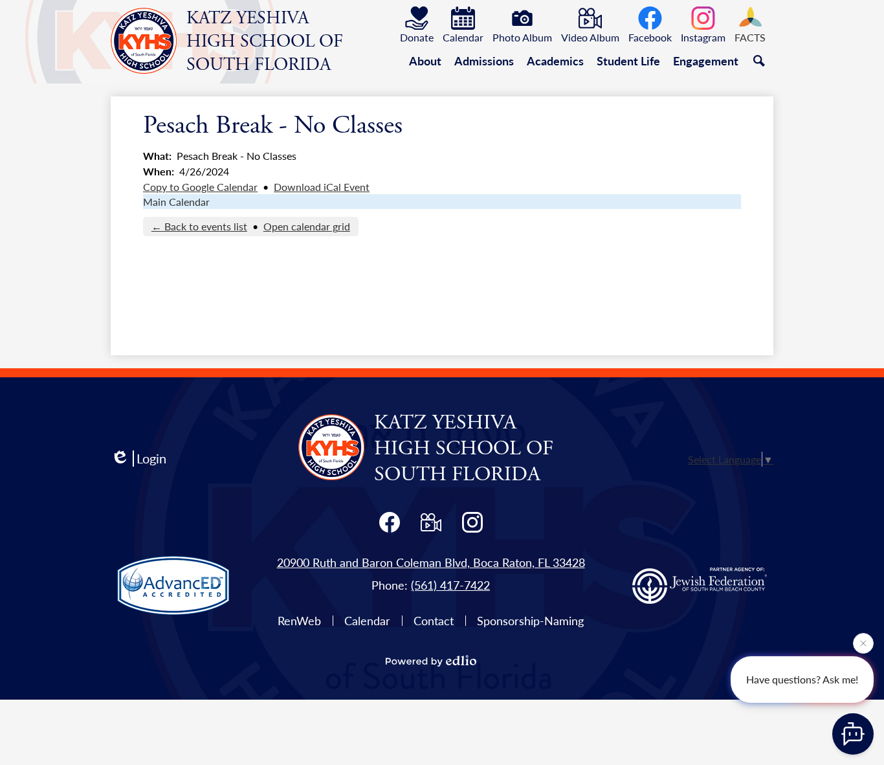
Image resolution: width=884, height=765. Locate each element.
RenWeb (299, 620)
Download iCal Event (322, 186)
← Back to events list (199, 226)
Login (151, 458)
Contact (434, 620)
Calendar (367, 620)
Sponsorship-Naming (530, 620)
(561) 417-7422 (450, 585)
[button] (425, 61)
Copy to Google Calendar (200, 186)
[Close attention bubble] (863, 644)
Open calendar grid (306, 226)
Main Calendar (176, 201)
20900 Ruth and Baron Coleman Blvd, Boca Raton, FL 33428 (431, 562)
